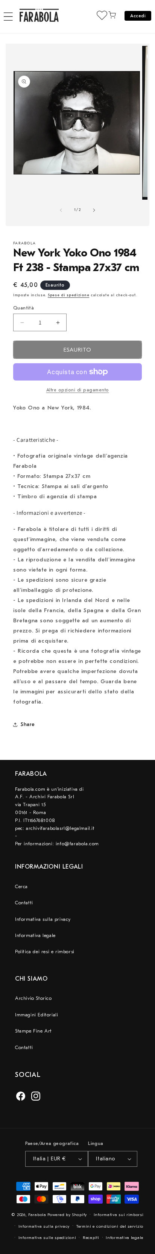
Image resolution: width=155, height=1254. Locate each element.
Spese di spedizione (68, 295)
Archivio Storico (33, 998)
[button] (8, 16)
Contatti (24, 902)
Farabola (37, 1214)
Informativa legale (35, 935)
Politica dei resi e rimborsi (44, 951)
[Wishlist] (102, 15)
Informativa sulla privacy (43, 919)
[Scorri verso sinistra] (61, 210)
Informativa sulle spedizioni (47, 1237)
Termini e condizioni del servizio (109, 1226)
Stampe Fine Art (33, 1031)
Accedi (138, 15)
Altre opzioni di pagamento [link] (77, 390)
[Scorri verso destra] (94, 210)
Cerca (21, 886)
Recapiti (91, 1237)
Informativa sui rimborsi (119, 1214)
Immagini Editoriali (36, 1014)
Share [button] (28, 724)
